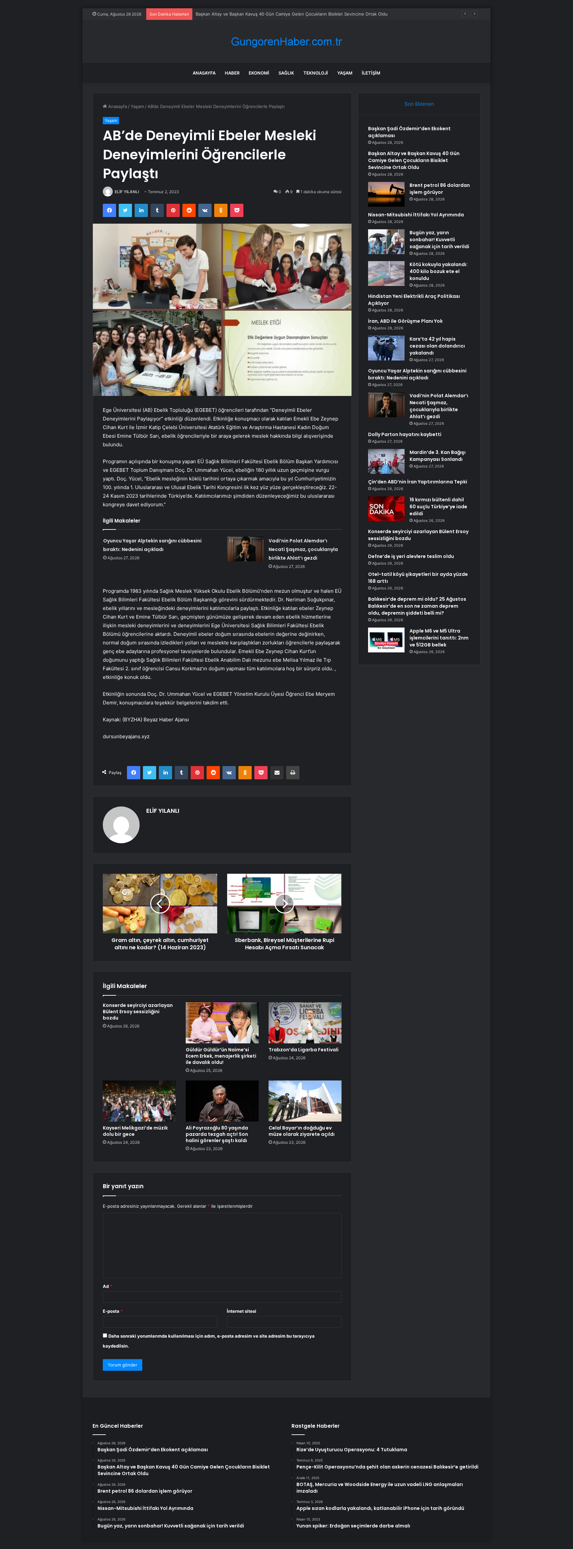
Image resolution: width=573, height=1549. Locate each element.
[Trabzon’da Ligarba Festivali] (305, 1022)
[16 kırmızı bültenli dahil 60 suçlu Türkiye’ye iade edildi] (386, 508)
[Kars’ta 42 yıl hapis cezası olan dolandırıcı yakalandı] (386, 348)
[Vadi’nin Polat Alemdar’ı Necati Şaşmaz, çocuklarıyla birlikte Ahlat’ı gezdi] (245, 548)
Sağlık (286, 73)
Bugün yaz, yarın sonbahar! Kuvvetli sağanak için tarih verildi (439, 239)
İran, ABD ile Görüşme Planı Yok (405, 321)
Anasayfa (204, 73)
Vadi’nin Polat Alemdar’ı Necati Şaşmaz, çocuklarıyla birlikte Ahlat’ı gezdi (303, 549)
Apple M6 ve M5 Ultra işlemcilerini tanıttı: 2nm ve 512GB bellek (439, 638)
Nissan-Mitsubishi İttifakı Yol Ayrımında (416, 214)
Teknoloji (315, 73)
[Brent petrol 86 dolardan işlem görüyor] (386, 194)
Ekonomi (259, 73)
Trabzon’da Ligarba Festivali (304, 1049)
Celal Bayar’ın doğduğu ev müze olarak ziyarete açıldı (302, 1131)
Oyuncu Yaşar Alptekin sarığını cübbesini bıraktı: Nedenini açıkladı (417, 374)
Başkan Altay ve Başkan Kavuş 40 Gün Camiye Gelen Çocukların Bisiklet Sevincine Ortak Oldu (414, 160)
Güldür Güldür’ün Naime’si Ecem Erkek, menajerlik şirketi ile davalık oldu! (221, 1056)
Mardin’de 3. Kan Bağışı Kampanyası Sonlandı (438, 456)
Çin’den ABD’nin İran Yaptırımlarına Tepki (417, 481)
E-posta (113, 1311)
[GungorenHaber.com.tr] (286, 41)
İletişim (371, 73)
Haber (232, 73)
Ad (107, 1286)
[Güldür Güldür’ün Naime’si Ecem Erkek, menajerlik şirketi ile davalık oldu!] (222, 1022)
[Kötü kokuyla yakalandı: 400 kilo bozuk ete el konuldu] (386, 273)
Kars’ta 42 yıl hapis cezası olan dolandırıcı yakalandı (437, 346)
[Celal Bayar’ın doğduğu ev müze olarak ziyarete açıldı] (305, 1101)
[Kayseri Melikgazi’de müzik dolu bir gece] (139, 1101)
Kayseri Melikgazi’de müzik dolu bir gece (135, 1131)
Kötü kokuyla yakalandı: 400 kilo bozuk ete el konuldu (439, 271)
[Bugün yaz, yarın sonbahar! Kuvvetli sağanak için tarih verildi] (386, 241)
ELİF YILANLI (127, 191)
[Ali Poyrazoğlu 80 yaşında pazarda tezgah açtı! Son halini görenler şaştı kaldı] (222, 1101)
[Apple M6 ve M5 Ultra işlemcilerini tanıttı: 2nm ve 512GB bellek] (386, 640)
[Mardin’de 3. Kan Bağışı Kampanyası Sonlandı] (386, 461)
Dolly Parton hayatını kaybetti (404, 434)
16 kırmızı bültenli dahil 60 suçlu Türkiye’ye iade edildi (438, 506)
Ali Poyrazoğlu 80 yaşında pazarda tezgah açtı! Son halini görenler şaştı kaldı (217, 1134)
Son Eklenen (419, 104)
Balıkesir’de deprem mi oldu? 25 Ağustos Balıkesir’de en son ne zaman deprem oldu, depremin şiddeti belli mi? (417, 606)
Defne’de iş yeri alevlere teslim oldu (411, 556)
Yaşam (344, 73)
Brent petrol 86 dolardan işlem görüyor (236, 14)
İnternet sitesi (241, 1311)
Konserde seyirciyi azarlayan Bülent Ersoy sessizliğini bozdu (138, 1011)
